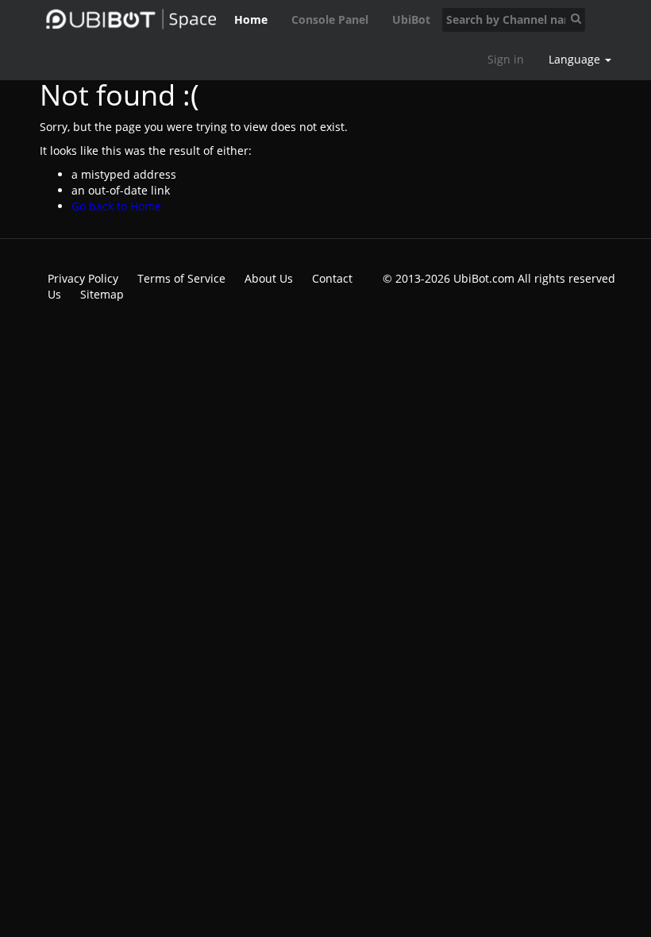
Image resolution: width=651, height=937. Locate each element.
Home (251, 19)
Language (576, 59)
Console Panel (329, 19)
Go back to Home (116, 206)
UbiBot (411, 19)
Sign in (505, 59)
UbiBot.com (483, 278)
